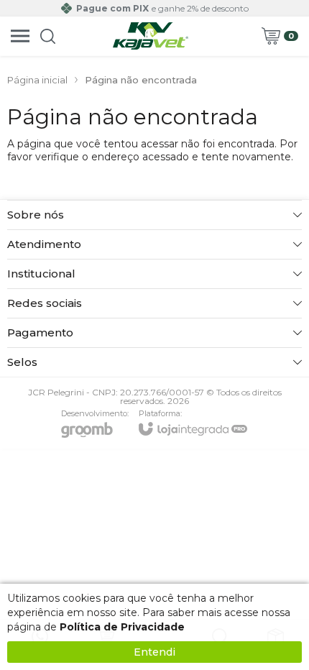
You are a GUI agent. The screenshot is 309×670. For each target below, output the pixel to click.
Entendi (154, 652)
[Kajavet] (151, 36)
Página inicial (37, 80)
